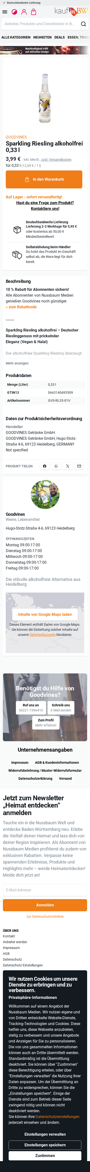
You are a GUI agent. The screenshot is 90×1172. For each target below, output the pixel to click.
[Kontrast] (14, 12)
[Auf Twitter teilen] (68, 466)
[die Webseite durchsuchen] (83, 24)
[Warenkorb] (33, 12)
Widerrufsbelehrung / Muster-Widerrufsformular (45, 770)
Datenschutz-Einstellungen (23, 965)
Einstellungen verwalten (45, 1134)
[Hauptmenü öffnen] (5, 12)
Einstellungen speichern (45, 1145)
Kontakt (9, 936)
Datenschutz (12, 959)
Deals (59, 37)
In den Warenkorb (48, 179)
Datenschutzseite (43, 635)
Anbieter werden (15, 942)
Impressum (19, 762)
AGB (6, 954)
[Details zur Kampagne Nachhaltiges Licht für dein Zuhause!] (45, 50)
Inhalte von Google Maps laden (45, 614)
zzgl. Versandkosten (56, 160)
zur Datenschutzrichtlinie (45, 916)
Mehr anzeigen (17, 363)
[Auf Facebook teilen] (45, 466)
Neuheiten (42, 37)
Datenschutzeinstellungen (57, 1116)
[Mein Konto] (24, 12)
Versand (65, 778)
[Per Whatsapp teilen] (56, 466)
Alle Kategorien (15, 37)
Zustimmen (45, 1155)
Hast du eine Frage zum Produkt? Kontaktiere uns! (45, 205)
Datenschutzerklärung (35, 778)
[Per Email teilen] (79, 466)
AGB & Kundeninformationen (57, 762)
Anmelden (45, 905)
